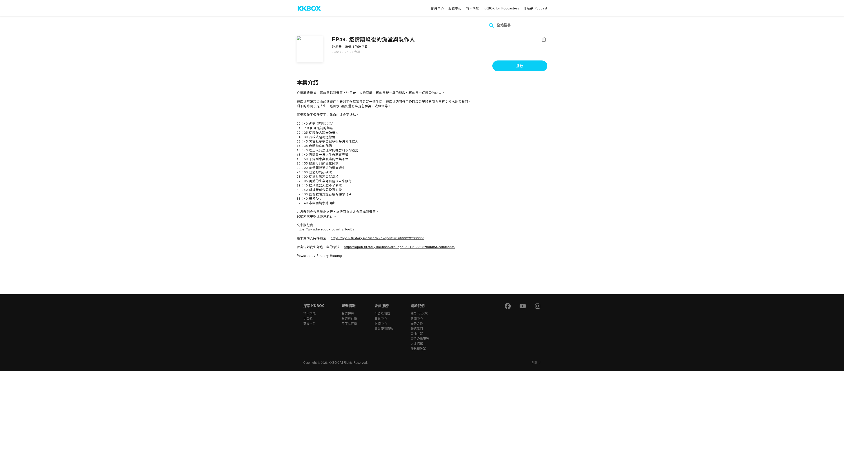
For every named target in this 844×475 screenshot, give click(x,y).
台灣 (534, 362)
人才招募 (417, 343)
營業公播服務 (420, 338)
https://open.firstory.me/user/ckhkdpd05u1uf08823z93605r (377, 238)
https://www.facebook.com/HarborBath (327, 229)
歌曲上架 (417, 333)
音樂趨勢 (348, 313)
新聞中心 (417, 318)
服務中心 (455, 8)
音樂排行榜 (349, 318)
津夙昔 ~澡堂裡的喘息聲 (350, 46)
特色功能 (472, 8)
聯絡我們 (417, 328)
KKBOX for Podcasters (501, 8)
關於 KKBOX (419, 313)
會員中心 (437, 8)
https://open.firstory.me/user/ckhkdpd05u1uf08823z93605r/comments (399, 247)
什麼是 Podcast (535, 8)
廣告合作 (417, 323)
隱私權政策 (418, 348)
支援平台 (309, 323)
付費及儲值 (382, 313)
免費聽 (308, 318)
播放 (519, 65)
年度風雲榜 (349, 323)
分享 (544, 39)
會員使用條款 (384, 328)
